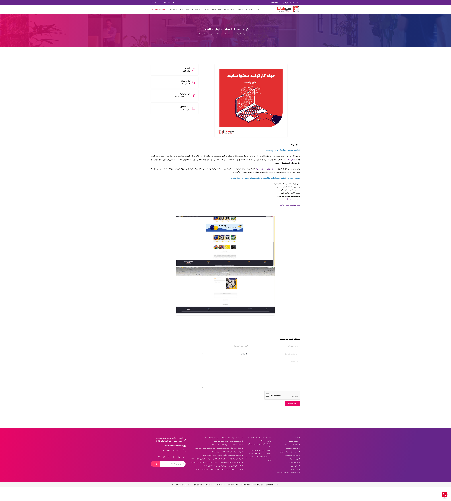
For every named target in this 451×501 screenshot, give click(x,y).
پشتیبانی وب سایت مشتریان (289, 451)
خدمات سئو (217, 9)
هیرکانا (257, 9)
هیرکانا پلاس (173, 9)
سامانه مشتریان (157, 9)
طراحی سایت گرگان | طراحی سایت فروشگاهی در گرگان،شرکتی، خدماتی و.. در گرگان (258, 456)
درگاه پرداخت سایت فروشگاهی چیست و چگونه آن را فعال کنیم (222, 455)
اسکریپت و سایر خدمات (201, 9)
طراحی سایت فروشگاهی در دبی (260, 450)
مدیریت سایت (228, 33)
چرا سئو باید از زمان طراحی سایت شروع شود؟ (227, 441)
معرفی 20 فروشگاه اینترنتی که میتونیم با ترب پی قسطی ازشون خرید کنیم (218, 448)
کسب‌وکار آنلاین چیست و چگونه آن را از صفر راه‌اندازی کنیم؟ (222, 466)
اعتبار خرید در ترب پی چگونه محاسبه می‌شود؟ (226, 444)
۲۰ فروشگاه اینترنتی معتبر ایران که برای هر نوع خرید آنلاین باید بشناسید (218, 469)
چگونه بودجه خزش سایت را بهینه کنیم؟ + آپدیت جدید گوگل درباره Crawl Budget (216, 459)
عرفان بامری (295, 466)
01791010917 (274, 2)
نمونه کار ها (185, 9)
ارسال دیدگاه (292, 403)
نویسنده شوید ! (294, 462)
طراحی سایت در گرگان (292, 199)
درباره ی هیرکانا (294, 441)
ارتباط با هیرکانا (294, 459)
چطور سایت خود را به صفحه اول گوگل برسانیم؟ (226, 451)
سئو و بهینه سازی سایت (265, 168)
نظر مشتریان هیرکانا (292, 448)
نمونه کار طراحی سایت (292, 444)
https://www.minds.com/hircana (288, 473)
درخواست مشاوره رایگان (291, 455)
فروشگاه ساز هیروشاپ (244, 9)
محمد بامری (295, 469)
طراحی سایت (229, 9)
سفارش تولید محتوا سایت (289, 205)
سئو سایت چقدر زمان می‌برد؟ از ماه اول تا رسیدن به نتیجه (223, 437)
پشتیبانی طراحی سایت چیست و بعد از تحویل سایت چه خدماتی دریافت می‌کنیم (216, 462)
